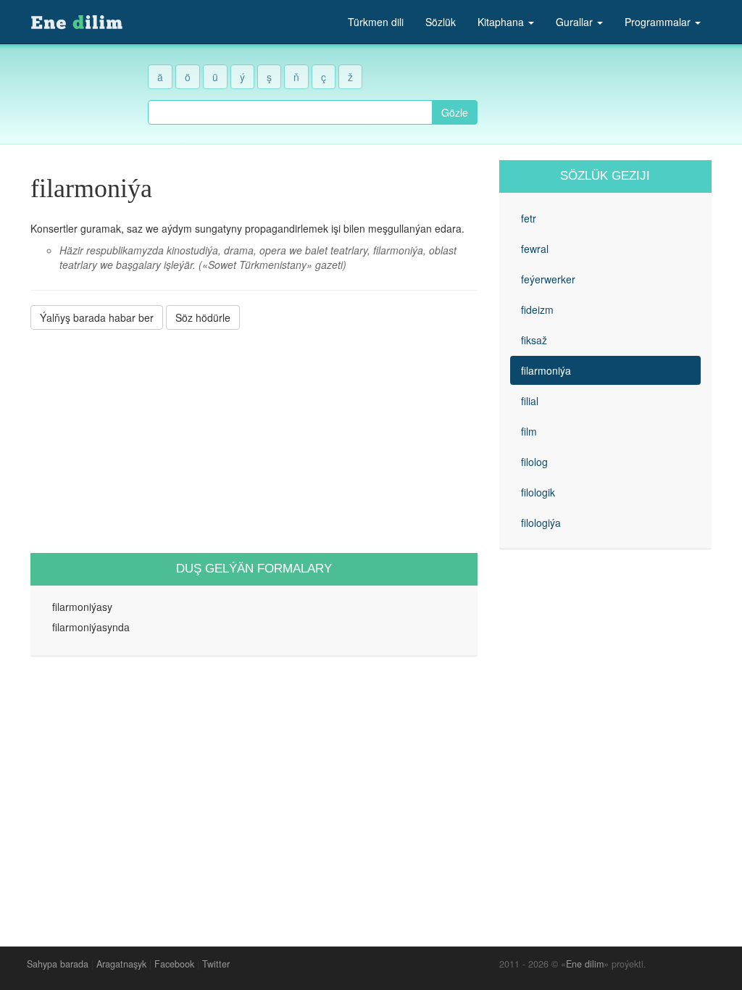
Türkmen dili (376, 21)
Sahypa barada (57, 963)
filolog (534, 461)
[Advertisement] (254, 441)
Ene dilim (585, 963)
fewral (535, 248)
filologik (538, 492)
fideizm (537, 309)
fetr (528, 218)
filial (529, 401)
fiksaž (534, 340)
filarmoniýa (546, 370)
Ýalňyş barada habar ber (97, 317)
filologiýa (541, 522)
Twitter (216, 963)
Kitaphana (502, 21)
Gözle (454, 112)
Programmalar (659, 21)
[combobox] (290, 112)
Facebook (174, 963)
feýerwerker (548, 279)
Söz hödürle (202, 317)
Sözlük (440, 21)
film (529, 431)
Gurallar (576, 21)
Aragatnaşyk (121, 963)
